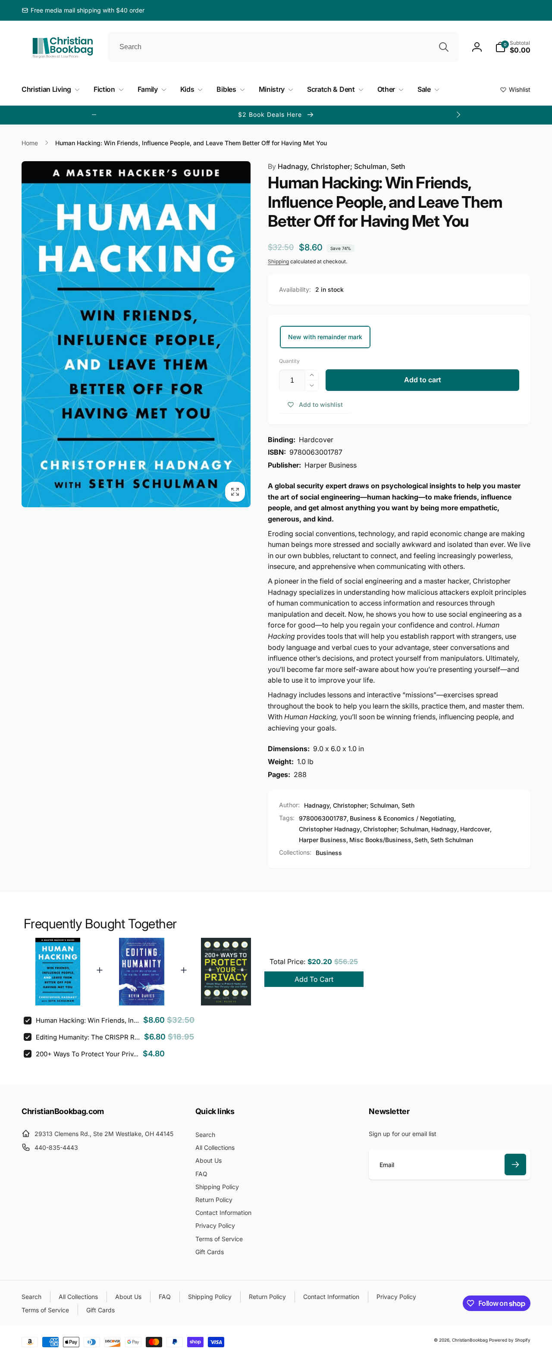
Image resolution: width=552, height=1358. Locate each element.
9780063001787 (323, 818)
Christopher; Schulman (395, 829)
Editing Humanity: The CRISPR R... (88, 1037)
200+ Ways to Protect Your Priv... (87, 1054)
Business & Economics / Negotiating (402, 818)
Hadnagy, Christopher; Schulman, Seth (336, 166)
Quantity (289, 361)
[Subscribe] (515, 1164)
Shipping (278, 261)
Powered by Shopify (509, 1339)
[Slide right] (458, 115)
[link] (83, 10)
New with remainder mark (325, 336)
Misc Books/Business (380, 839)
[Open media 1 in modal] (136, 334)
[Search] (443, 47)
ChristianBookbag (470, 1339)
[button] (512, 47)
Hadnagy (444, 829)
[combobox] (283, 47)
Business (329, 852)
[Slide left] (94, 115)
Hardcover (475, 829)
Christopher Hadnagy (329, 829)
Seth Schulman (451, 839)
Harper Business (322, 839)
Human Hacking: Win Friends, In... (87, 1020)
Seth (420, 839)
